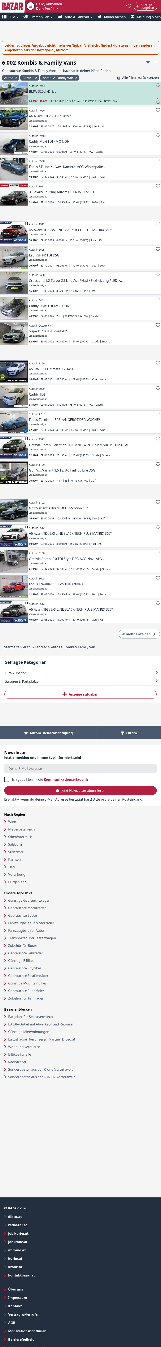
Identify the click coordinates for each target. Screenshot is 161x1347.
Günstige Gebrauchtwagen (29, 900)
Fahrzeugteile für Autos (26, 930)
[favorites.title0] (128, 6)
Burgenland (17, 882)
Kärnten (14, 859)
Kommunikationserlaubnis (66, 779)
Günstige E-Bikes (21, 960)
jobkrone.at (34, 1241)
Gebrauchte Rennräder (26, 990)
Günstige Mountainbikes (27, 983)
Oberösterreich (20, 836)
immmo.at (34, 1250)
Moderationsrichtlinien (27, 1331)
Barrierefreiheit (37, 1339)
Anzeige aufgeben (83, 694)
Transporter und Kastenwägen (32, 938)
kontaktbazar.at (38, 1275)
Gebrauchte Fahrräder (25, 953)
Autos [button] (9, 78)
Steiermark (16, 852)
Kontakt (15, 1306)
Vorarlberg (16, 874)
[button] (44, 6)
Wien (12, 821)
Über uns (15, 1289)
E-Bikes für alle (35, 1054)
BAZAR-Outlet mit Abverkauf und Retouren (57, 1024)
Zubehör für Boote (22, 945)
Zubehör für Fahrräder (26, 998)
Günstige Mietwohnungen (44, 1031)
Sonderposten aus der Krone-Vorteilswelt (56, 1069)
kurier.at (32, 1258)
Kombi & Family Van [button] (58, 78)
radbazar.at (34, 1225)
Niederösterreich (21, 829)
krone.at (32, 1266)
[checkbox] (80, 779)
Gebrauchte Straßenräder (28, 975)
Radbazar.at (33, 1061)
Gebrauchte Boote (22, 915)
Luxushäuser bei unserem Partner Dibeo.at (57, 1039)
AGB (28, 1322)
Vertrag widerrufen (24, 1314)
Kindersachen (114, 17)
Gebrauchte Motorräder (27, 908)
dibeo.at (32, 1216)
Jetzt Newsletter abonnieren (83, 790)
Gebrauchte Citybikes (25, 968)
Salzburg (15, 844)
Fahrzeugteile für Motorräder (31, 923)
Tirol (11, 867)
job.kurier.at (35, 1233)
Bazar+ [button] (28, 78)
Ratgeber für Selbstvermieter (47, 1016)
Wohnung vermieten (40, 1046)
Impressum (34, 1297)
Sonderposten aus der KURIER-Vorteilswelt (57, 1076)
